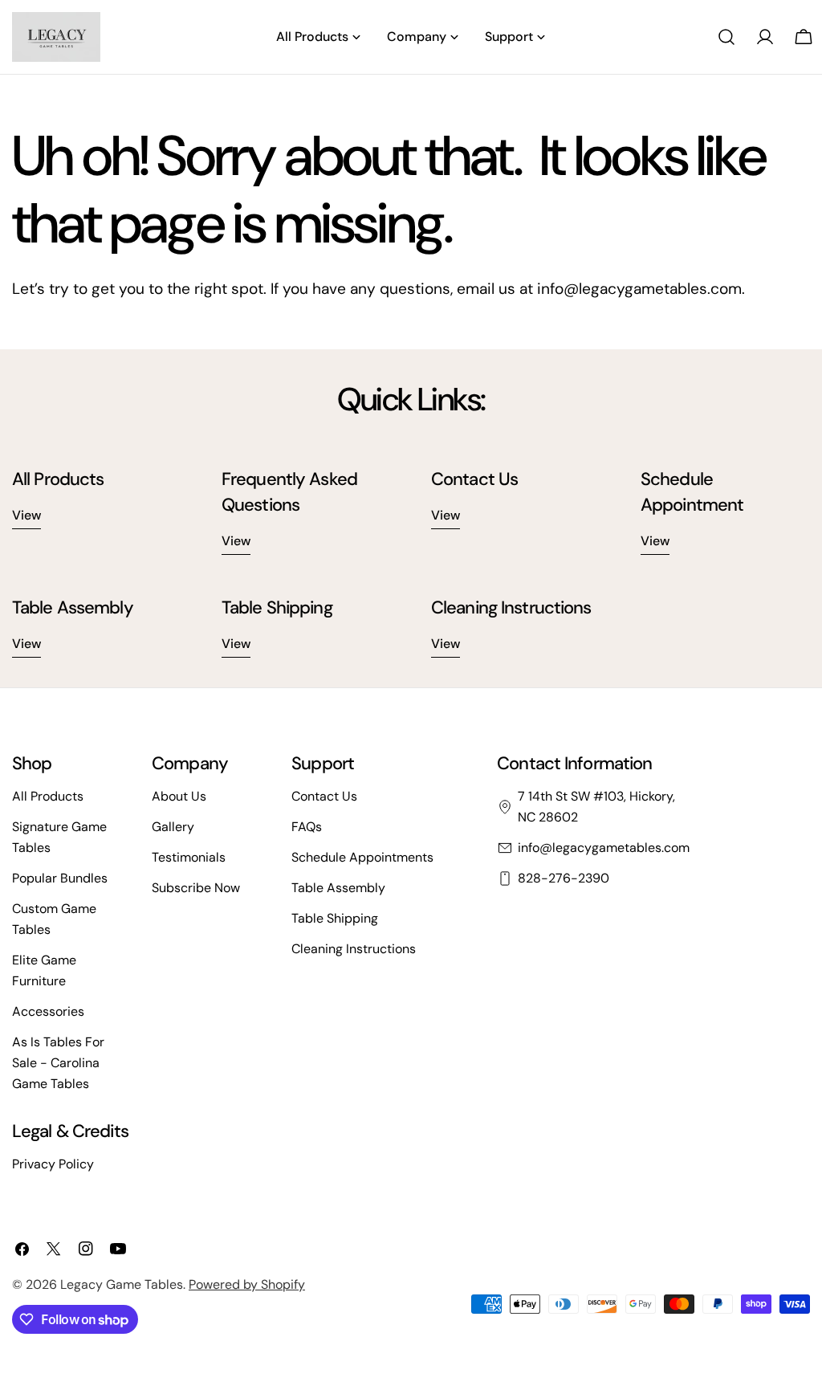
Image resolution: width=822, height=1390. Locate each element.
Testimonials (189, 857)
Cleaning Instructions (353, 948)
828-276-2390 (563, 878)
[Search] (726, 37)
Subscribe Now (196, 887)
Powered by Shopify (247, 1284)
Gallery (173, 826)
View (26, 515)
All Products (47, 796)
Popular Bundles (60, 878)
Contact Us (324, 796)
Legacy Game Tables (121, 1284)
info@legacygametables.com (604, 847)
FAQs (306, 826)
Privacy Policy (53, 1164)
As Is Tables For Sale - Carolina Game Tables (58, 1062)
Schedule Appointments (362, 857)
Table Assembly (338, 887)
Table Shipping (334, 918)
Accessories (48, 1011)
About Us (179, 796)
